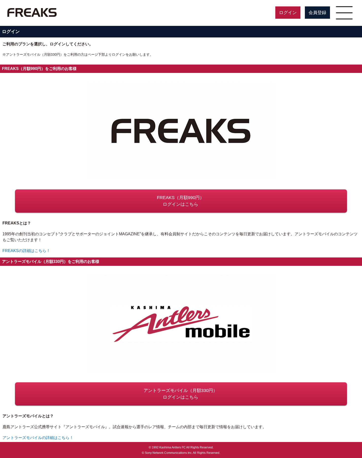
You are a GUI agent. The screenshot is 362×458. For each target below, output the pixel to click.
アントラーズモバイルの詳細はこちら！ (37, 438)
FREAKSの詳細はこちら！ (26, 251)
